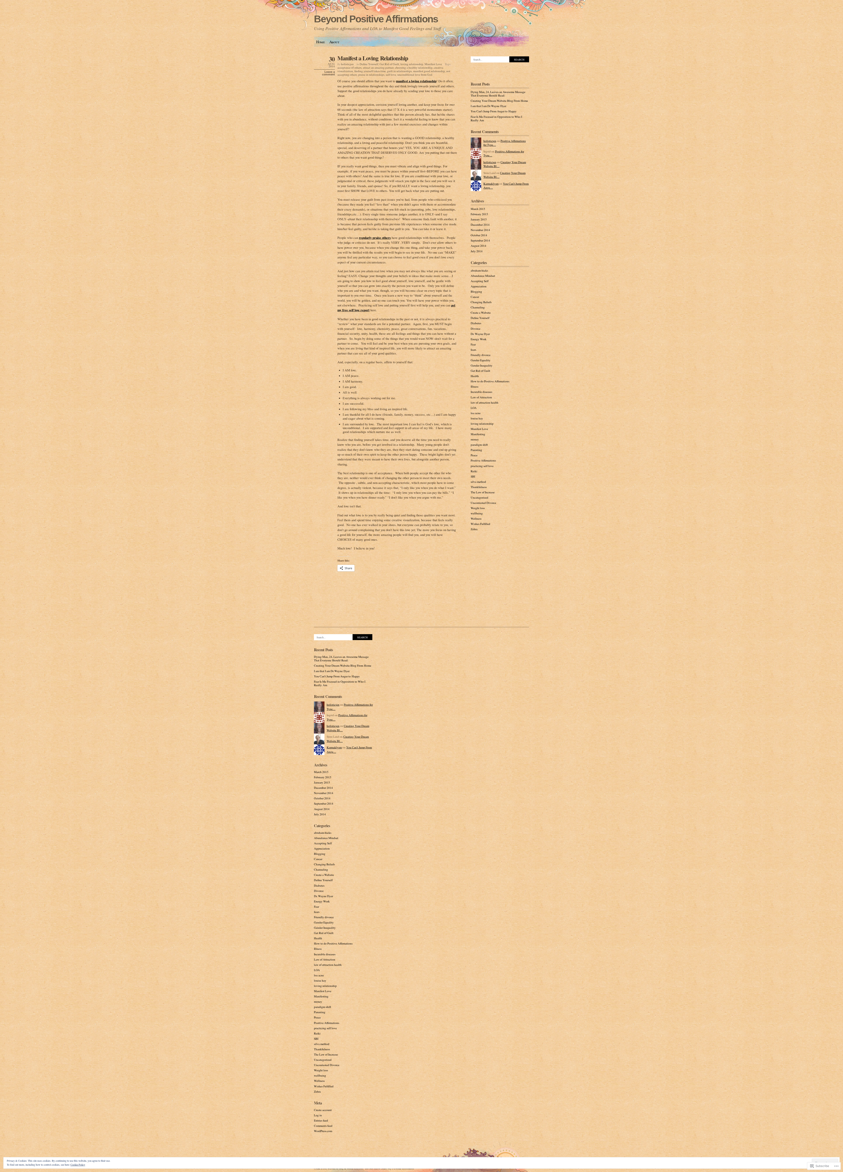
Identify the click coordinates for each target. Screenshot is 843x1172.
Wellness (476, 519)
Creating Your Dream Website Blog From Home (499, 101)
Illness (474, 386)
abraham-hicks (479, 270)
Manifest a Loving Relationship (372, 58)
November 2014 (480, 230)
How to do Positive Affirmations (490, 381)
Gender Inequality (481, 365)
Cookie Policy (77, 1164)
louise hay (477, 418)
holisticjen (347, 64)
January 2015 (479, 219)
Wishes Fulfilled (480, 524)
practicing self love (482, 466)
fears (473, 350)
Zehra (474, 529)
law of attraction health (484, 402)
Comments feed (323, 1126)
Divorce (475, 329)
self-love (391, 75)
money (475, 439)
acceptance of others (349, 68)
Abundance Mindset (483, 276)
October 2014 (479, 235)
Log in (318, 1115)
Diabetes (476, 323)
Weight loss (478, 508)
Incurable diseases (481, 392)
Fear (473, 344)
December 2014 (480, 225)
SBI (473, 476)
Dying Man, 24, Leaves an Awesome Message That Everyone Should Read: (498, 93)
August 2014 (478, 246)
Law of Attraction (481, 397)
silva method (478, 482)
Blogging (476, 291)
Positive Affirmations (483, 460)
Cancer (475, 297)
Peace (474, 455)
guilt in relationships (399, 71)
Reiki (474, 471)
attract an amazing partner (378, 68)
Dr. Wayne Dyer (480, 334)
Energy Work (478, 339)
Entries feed (321, 1120)
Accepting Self (479, 281)
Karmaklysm (491, 184)
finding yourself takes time (370, 71)
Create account (323, 1110)
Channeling (478, 307)
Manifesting (478, 434)
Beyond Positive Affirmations (376, 19)
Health (475, 376)
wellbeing (477, 513)
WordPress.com (323, 1131)
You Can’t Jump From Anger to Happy (494, 111)
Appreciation (478, 286)
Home (320, 41)
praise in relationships (371, 75)
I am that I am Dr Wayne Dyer (488, 106)
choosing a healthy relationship (413, 68)
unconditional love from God (414, 75)
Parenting (476, 450)
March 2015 (478, 209)
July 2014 (477, 251)
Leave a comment (328, 73)
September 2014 (480, 240)
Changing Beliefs (481, 302)
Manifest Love (433, 64)
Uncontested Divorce (483, 503)
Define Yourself (369, 64)
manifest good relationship (429, 71)
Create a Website (481, 313)
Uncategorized (479, 497)
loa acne (476, 413)
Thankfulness (479, 487)
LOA (474, 408)
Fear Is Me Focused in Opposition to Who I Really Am (496, 118)
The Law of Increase (483, 492)
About (334, 41)
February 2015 (479, 214)
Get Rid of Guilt (389, 64)
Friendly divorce (480, 355)
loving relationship (411, 64)
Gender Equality (480, 360)
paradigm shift (479, 445)
